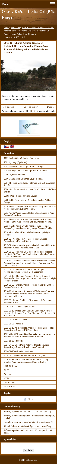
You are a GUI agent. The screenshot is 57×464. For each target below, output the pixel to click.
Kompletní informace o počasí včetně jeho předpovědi (28, 422)
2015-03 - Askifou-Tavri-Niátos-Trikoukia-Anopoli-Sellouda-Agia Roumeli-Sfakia (26, 240)
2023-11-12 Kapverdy (13, 341)
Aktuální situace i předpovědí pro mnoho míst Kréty (27, 426)
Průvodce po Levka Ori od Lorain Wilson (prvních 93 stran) (28, 431)
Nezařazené (9, 382)
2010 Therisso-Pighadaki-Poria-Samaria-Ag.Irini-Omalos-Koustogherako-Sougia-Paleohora (30, 207)
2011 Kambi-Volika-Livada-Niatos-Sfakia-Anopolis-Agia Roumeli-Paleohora (29, 214)
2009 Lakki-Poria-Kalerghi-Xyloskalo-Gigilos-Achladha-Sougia (29, 201)
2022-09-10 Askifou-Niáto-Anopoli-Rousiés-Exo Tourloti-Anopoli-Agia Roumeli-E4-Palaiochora (29, 329)
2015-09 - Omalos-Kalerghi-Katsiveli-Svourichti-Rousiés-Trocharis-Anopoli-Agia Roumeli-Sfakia (29, 246)
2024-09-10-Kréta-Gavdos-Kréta (18, 351)
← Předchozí (8, 107)
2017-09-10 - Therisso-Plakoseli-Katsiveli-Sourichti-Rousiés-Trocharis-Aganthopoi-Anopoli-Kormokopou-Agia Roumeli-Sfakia (30, 278)
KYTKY (7, 378)
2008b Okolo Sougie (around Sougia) (21, 196)
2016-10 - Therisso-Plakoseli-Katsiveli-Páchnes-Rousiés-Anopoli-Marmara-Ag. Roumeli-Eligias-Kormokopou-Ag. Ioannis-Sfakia (30, 263)
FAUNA (7, 374)
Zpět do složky (31, 107)
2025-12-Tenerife (11, 366)
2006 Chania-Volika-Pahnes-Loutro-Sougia (23, 179)
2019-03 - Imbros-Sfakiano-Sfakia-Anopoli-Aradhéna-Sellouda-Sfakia (28, 301)
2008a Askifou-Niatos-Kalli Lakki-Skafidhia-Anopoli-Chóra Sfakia (30, 190)
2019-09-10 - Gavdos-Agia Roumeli (20, 306)
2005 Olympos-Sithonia (14, 175)
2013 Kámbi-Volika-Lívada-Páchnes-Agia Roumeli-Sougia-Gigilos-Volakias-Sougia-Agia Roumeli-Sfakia (28, 227)
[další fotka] (51, 75)
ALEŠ (6, 370)
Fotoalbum (15, 28)
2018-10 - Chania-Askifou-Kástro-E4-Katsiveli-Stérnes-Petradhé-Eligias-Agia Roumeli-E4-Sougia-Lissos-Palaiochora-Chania (29, 31)
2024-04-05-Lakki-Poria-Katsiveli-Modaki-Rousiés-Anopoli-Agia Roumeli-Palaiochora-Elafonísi (27, 346)
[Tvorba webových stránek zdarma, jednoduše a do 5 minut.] (37, 460)
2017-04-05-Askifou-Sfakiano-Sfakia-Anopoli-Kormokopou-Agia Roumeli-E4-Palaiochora (24, 270)
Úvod (6, 28)
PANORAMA (10, 386)
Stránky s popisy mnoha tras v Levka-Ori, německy (27, 411)
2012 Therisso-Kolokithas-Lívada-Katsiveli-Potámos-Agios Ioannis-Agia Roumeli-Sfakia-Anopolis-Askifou (28, 220)
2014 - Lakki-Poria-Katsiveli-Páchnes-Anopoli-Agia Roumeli (27, 233)
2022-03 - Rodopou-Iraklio (15, 319)
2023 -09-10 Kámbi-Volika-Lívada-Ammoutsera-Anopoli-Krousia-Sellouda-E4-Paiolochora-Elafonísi (29, 335)
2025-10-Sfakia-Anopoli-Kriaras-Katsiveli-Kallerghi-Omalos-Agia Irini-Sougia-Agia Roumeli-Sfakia (27, 360)
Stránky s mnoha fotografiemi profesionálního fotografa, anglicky (29, 417)
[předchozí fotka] (6, 75)
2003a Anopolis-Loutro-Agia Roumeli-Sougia (24, 166)
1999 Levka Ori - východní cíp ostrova (21, 158)
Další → (51, 107)
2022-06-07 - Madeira (13, 324)
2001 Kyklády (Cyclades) (15, 162)
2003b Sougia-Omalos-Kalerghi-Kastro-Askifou (25, 170)
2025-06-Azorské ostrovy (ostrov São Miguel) (24, 355)
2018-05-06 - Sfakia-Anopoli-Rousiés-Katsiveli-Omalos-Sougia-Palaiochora (29, 286)
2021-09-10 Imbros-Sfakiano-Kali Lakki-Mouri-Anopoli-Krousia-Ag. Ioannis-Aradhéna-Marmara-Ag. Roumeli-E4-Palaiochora (30, 313)
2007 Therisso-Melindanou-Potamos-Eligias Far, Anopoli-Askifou (30, 184)
